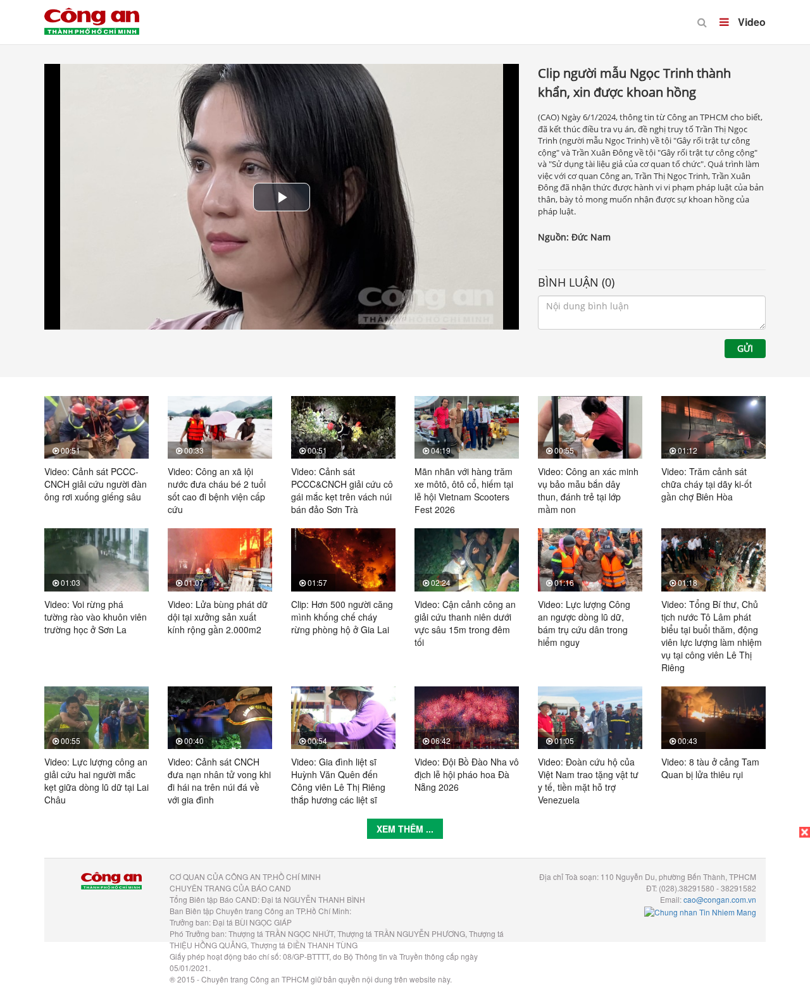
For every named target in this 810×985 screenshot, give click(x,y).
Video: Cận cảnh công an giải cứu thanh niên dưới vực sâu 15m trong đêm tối (465, 623)
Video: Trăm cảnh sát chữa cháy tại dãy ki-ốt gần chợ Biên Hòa (706, 484)
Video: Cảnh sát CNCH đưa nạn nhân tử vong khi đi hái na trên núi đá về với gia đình (219, 780)
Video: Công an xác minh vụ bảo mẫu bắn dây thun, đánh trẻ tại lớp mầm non (588, 490)
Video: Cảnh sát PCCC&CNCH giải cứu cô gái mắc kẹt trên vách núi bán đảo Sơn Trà (342, 490)
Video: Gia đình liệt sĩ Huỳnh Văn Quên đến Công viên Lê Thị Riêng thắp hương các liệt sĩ (338, 780)
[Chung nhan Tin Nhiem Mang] (700, 910)
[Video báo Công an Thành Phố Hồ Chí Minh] (91, 12)
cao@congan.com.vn (719, 899)
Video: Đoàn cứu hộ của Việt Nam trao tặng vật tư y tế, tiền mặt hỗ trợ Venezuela (588, 780)
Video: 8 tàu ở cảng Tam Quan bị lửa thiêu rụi (710, 768)
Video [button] (750, 22)
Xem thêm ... (405, 828)
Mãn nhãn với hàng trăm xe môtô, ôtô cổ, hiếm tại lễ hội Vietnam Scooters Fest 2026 (463, 490)
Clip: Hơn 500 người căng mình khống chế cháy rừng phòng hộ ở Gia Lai (342, 617)
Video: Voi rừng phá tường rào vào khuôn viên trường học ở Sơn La (95, 617)
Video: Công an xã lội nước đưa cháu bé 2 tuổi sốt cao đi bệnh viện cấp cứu (217, 490)
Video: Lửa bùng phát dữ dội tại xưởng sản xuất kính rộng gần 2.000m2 (218, 617)
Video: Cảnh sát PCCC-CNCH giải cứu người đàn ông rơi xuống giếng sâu (95, 484)
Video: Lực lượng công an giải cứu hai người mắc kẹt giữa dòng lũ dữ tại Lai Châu (96, 780)
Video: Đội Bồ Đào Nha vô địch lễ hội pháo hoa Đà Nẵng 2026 (466, 774)
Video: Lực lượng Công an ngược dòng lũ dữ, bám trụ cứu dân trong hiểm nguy (584, 623)
